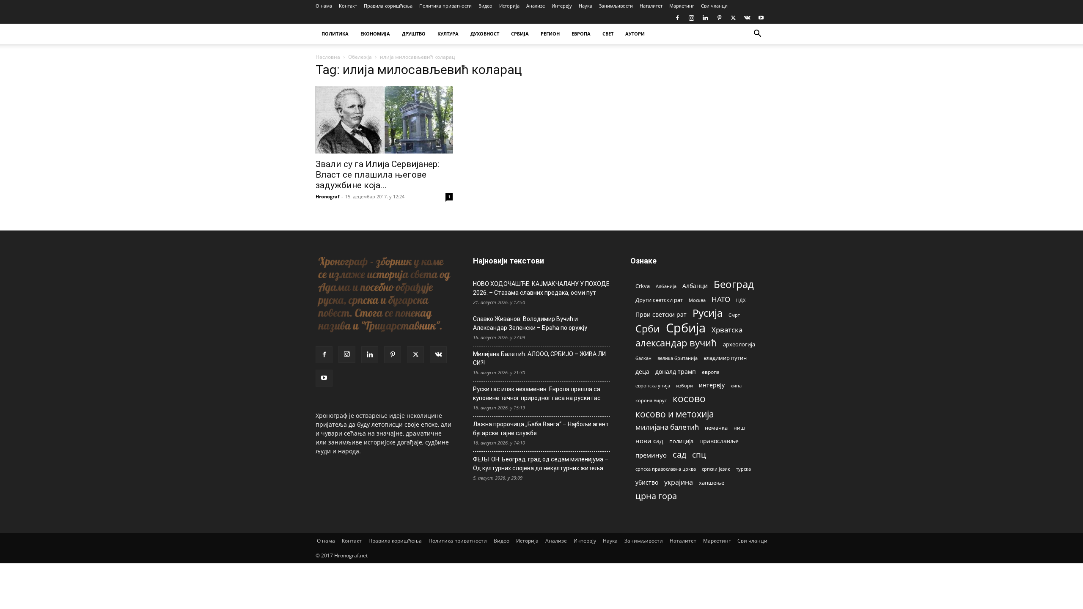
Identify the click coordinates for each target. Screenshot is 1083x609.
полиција (681, 441)
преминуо (651, 455)
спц (699, 454)
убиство (646, 482)
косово (689, 398)
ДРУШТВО (414, 33)
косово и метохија (674, 413)
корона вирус (651, 400)
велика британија (677, 358)
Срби (647, 328)
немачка (716, 427)
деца (642, 372)
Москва (697, 300)
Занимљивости (616, 6)
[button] (757, 34)
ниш (739, 427)
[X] (733, 18)
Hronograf (327, 196)
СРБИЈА (520, 33)
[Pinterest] (719, 18)
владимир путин (725, 358)
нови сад (649, 440)
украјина (678, 482)
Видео (485, 6)
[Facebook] (677, 18)
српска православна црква (665, 469)
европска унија (652, 385)
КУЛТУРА (448, 33)
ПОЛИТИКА (335, 33)
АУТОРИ (635, 33)
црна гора (656, 495)
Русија (708, 313)
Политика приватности (445, 6)
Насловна (328, 56)
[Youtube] (761, 18)
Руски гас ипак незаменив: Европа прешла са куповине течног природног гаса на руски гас (537, 393)
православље (719, 441)
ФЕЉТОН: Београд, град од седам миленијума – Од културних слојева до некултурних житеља (540, 464)
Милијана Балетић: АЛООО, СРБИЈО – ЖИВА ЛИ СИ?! (539, 358)
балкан (643, 358)
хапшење (711, 482)
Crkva (642, 286)
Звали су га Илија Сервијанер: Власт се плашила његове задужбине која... (377, 174)
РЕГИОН (550, 33)
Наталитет (651, 6)
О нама (324, 6)
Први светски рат (661, 314)
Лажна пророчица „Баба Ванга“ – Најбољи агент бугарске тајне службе (541, 428)
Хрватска (727, 329)
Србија (686, 328)
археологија (739, 344)
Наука (585, 6)
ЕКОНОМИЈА (375, 33)
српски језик (716, 469)
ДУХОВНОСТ (484, 33)
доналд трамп (675, 372)
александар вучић (676, 342)
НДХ (740, 300)
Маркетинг (681, 6)
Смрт (734, 315)
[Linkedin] (705, 18)
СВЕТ (607, 33)
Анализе (535, 6)
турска (743, 469)
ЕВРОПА (581, 33)
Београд (734, 284)
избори (684, 385)
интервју (712, 385)
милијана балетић (667, 426)
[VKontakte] (747, 18)
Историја (509, 6)
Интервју (562, 6)
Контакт (348, 6)
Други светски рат (659, 300)
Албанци (695, 286)
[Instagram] (691, 18)
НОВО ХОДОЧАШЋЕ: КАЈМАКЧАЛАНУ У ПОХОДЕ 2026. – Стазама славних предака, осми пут (541, 288)
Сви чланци (714, 6)
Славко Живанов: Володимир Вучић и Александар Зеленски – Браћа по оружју (530, 323)
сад (679, 454)
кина (736, 385)
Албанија (666, 286)
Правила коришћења (388, 6)
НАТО (721, 299)
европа (711, 371)
